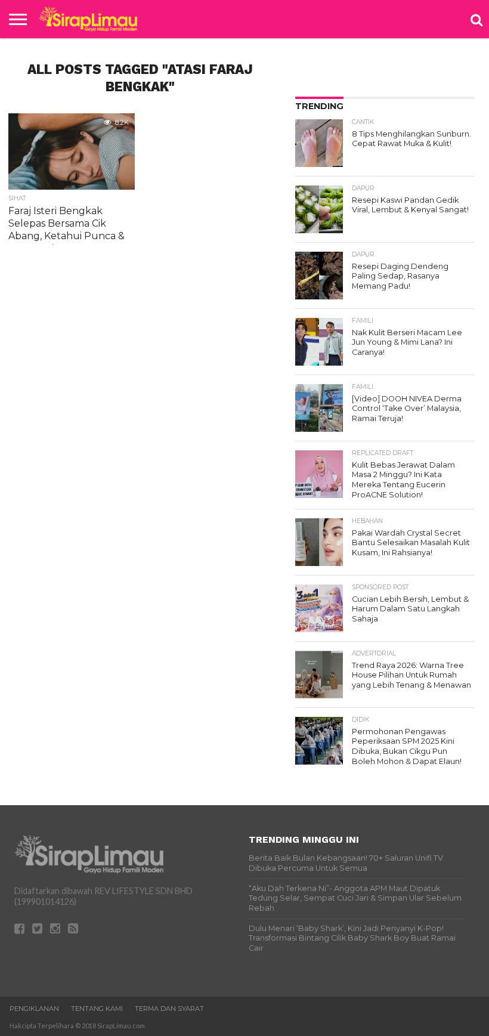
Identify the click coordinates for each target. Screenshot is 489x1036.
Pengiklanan (34, 1008)
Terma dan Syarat (169, 1008)
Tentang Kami (97, 1008)
